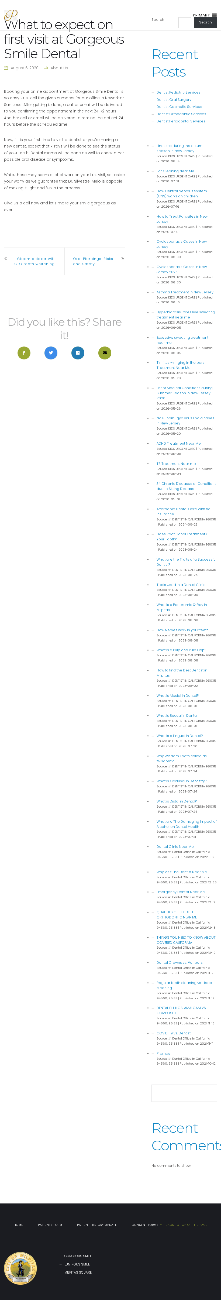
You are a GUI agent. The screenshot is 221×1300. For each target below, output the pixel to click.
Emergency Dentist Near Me (181, 892)
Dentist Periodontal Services (181, 121)
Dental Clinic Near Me (175, 846)
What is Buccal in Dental (177, 715)
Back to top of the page (186, 1225)
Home (18, 1225)
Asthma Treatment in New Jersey (185, 292)
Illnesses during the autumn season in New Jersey (181, 148)
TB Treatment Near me (176, 463)
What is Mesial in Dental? (178, 695)
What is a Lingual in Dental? (180, 735)
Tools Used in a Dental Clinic (181, 584)
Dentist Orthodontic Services (181, 114)
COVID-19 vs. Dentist (174, 1033)
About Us (59, 68)
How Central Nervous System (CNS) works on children (182, 193)
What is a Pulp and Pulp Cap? (181, 650)
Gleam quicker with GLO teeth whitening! (35, 261)
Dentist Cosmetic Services (179, 106)
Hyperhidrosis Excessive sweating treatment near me (186, 315)
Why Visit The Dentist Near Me (182, 872)
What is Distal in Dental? (177, 801)
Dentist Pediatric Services (179, 92)
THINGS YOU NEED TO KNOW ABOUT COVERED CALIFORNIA (186, 940)
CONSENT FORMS (145, 1225)
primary (202, 15)
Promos (163, 1053)
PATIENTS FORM (50, 1225)
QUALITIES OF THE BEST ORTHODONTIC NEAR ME (177, 915)
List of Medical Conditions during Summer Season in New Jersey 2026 (185, 393)
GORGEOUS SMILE (78, 1256)
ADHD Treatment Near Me (179, 443)
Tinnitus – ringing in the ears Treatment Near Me (181, 365)
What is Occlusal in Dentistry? (182, 781)
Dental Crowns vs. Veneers (180, 962)
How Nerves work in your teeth (183, 630)
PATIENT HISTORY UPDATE (97, 1225)
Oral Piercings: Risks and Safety (93, 261)
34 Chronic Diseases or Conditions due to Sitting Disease (186, 486)
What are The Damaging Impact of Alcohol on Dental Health (187, 824)
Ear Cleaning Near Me (175, 171)
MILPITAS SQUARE (78, 1272)
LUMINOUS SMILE (77, 1264)
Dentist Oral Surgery (174, 99)
